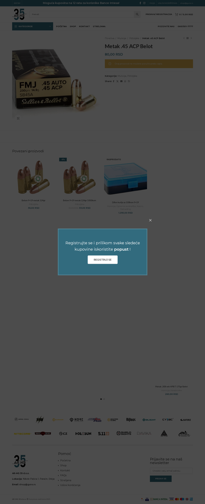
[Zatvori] (150, 220)
